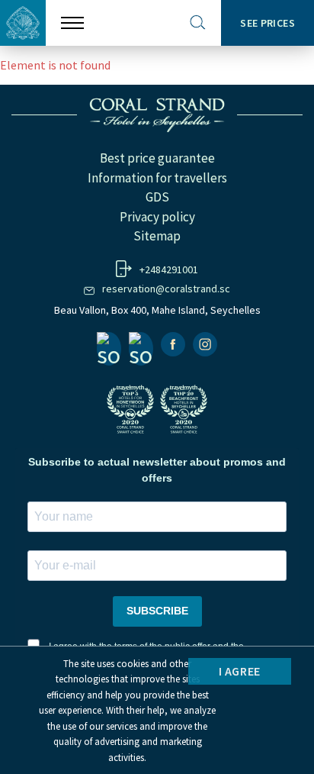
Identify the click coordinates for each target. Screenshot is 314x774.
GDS (157, 197)
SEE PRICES (267, 23)
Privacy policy (157, 216)
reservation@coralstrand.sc (166, 288)
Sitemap (157, 235)
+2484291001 (168, 269)
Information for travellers (157, 177)
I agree (240, 671)
